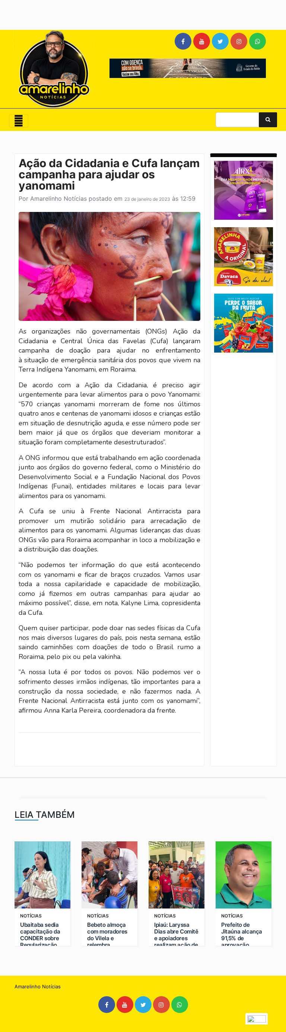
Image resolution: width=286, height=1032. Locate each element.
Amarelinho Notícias (58, 198)
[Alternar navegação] (18, 121)
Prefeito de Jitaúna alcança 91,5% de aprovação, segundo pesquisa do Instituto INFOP (241, 945)
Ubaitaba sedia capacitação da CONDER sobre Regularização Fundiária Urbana (42, 938)
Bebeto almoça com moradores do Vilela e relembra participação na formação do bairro (107, 945)
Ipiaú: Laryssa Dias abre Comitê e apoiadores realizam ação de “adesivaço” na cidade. (176, 942)
